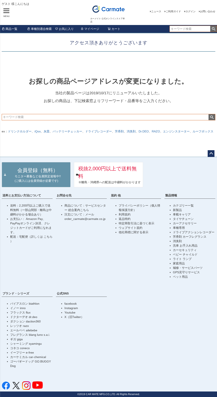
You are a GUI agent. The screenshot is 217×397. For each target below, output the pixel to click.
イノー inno (18, 308)
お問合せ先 (64, 195)
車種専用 (179, 227)
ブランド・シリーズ (16, 293)
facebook (70, 303)
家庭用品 (179, 263)
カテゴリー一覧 (183, 205)
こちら (48, 236)
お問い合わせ (207, 11)
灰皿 (47, 131)
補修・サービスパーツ (188, 267)
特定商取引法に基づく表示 (136, 223)
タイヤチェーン (183, 219)
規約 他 (116, 195)
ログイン (190, 11)
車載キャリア (182, 214)
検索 (213, 29)
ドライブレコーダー (98, 131)
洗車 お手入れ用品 (185, 245)
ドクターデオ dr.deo (23, 317)
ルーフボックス (203, 131)
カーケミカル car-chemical (28, 357)
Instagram (71, 308)
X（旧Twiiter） (74, 317)
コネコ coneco (20, 348)
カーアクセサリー (185, 223)
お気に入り (66, 29)
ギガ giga (16, 339)
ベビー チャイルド (185, 254)
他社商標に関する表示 (133, 232)
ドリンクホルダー (20, 131)
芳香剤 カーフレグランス (189, 236)
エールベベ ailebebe (23, 330)
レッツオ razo (19, 326)
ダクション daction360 (25, 321)
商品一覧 (11, 29)
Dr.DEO (144, 131)
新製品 (177, 210)
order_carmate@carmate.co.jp (85, 219)
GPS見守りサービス (186, 272)
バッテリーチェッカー (67, 131)
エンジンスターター (176, 131)
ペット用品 (180, 276)
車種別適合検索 (41, 29)
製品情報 (171, 195)
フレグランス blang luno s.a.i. (30, 334)
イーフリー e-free (22, 352)
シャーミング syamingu (26, 343)
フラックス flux (20, 312)
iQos (38, 131)
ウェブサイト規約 (130, 227)
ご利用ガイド (173, 11)
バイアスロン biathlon (24, 303)
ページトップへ (211, 153)
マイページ (91, 29)
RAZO (156, 131)
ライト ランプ (182, 259)
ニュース (156, 11)
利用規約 (125, 214)
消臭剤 (131, 131)
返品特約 (125, 219)
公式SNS (63, 293)
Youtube (69, 312)
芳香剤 (119, 131)
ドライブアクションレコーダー (193, 232)
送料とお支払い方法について (22, 195)
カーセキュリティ (185, 250)
